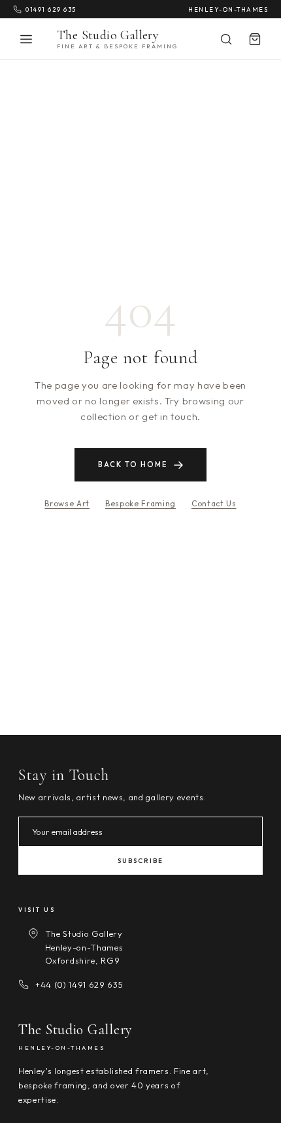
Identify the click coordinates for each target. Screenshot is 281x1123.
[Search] (226, 39)
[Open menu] (26, 39)
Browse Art (67, 503)
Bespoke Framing (140, 503)
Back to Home (132, 464)
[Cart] (255, 39)
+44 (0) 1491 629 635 (79, 984)
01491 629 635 (50, 9)
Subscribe (140, 860)
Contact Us (214, 503)
